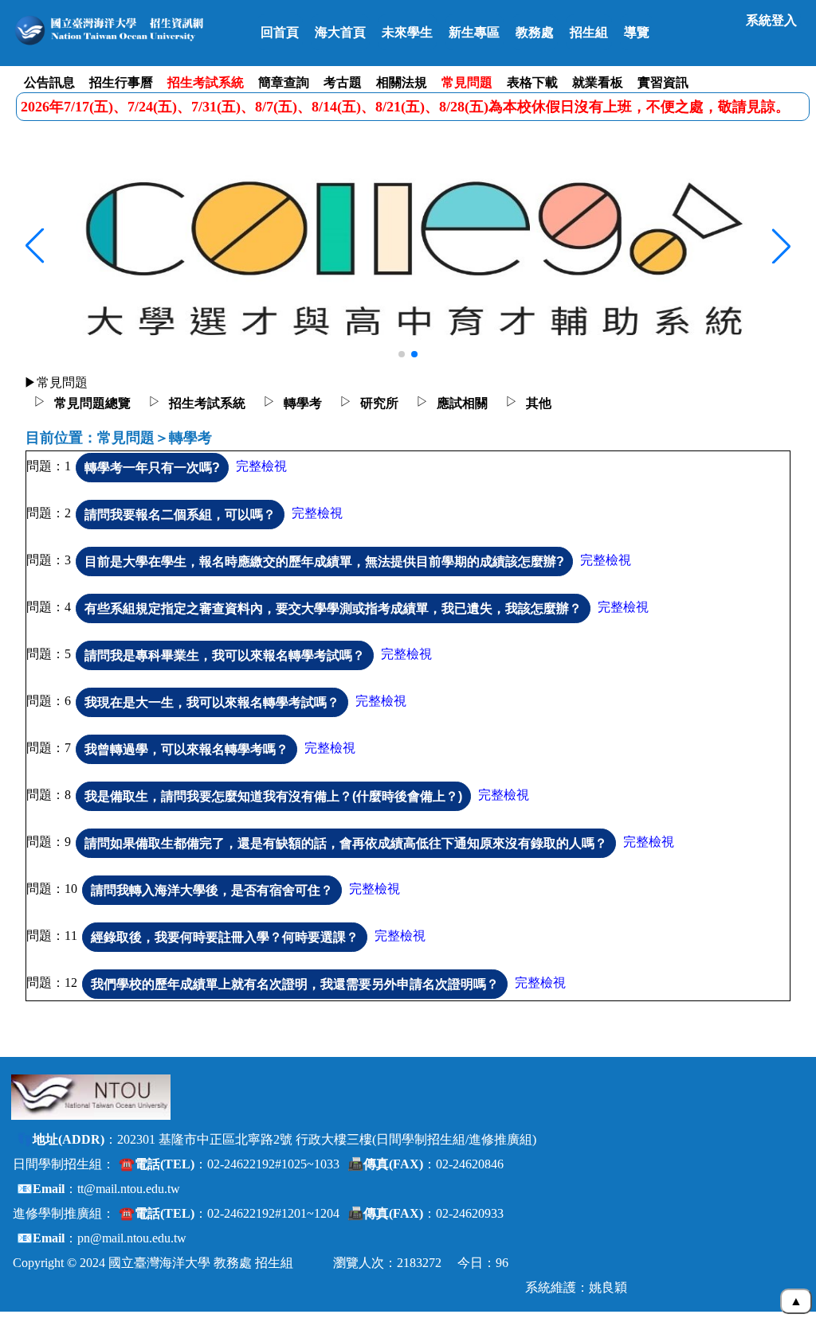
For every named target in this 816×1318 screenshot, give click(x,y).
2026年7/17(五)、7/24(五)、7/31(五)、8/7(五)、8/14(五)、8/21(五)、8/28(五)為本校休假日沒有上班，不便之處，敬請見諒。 (405, 107)
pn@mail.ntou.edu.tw (131, 1238)
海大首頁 (340, 32)
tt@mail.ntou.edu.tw (128, 1188)
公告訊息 (49, 82)
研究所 (379, 403)
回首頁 (280, 32)
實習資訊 (663, 82)
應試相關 (462, 403)
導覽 (636, 32)
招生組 (589, 32)
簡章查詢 (283, 82)
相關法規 (401, 82)
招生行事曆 (121, 82)
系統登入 (771, 20)
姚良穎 (608, 1287)
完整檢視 (261, 466)
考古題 (343, 82)
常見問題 (466, 82)
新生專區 (474, 32)
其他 (538, 403)
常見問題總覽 (92, 403)
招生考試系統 (205, 82)
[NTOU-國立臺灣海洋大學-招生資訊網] (129, 30)
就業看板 (597, 82)
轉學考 (303, 403)
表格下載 (532, 82)
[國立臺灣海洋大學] (91, 1097)
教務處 (535, 32)
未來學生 (407, 32)
